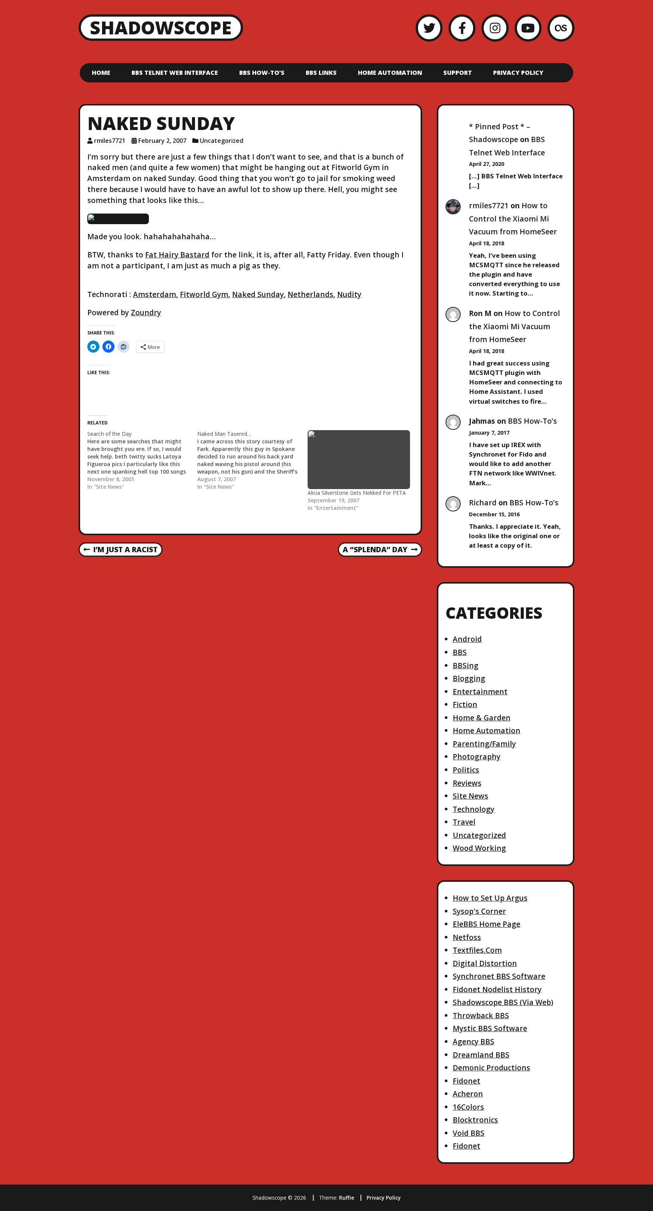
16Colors (468, 1107)
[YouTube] (528, 27)
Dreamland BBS (481, 1055)
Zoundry (146, 312)
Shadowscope (161, 27)
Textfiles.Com (477, 950)
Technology (473, 809)
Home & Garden (482, 717)
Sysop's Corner (479, 911)
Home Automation (390, 72)
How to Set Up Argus (490, 898)
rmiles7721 (109, 140)
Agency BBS (473, 1041)
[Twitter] (429, 27)
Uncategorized (221, 140)
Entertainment (480, 691)
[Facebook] (462, 27)
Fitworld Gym (204, 294)
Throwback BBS (481, 1015)
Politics (466, 770)
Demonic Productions (491, 1067)
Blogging (469, 678)
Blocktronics (475, 1120)
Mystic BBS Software (490, 1028)
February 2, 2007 (162, 140)
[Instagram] (494, 27)
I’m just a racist (120, 550)
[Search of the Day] (142, 460)
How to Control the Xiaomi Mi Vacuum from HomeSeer (513, 218)
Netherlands (310, 294)
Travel (464, 822)
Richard (483, 502)
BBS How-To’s (262, 72)
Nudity (349, 294)
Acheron (468, 1094)
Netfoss (467, 937)
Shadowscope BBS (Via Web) (503, 1002)
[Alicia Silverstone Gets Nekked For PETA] (359, 459)
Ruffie (346, 1197)
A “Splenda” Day (374, 550)
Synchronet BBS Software (499, 976)
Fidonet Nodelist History (497, 989)
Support (457, 72)
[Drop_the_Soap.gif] (118, 218)
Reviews (467, 783)
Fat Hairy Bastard (177, 254)
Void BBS (468, 1133)
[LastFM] (561, 27)
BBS (460, 652)
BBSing (465, 665)
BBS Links (321, 72)
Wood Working (479, 848)
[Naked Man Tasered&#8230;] (252, 460)
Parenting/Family (484, 744)
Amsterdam (154, 294)
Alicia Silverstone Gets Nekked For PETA (357, 492)
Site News (470, 796)
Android (467, 639)
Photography (476, 756)
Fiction (465, 704)
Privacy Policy (518, 72)
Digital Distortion (485, 963)
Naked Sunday (258, 294)
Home (101, 72)
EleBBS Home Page (486, 924)
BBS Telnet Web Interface (175, 72)
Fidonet (466, 1081)
